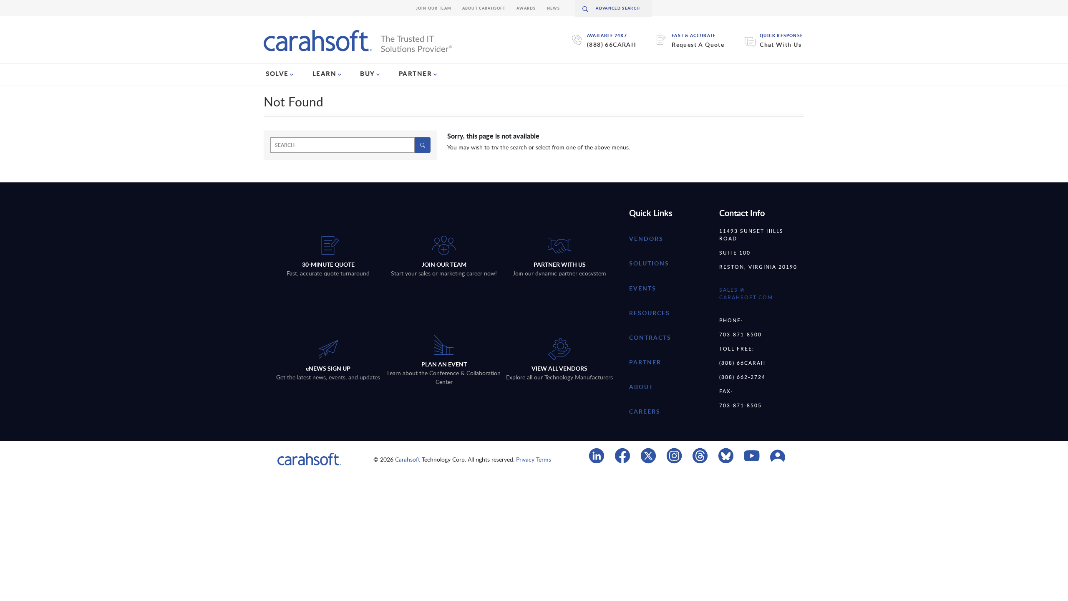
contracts (650, 337)
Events (642, 288)
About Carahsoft (484, 8)
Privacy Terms (533, 459)
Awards (526, 8)
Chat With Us (780, 44)
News (553, 8)
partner (645, 362)
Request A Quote (698, 44)
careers (644, 411)
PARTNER (415, 73)
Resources (649, 313)
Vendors (646, 238)
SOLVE (277, 73)
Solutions (649, 263)
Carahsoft (407, 459)
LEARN (324, 73)
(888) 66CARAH (611, 44)
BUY (367, 73)
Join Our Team (433, 8)
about (641, 387)
